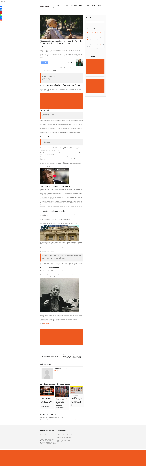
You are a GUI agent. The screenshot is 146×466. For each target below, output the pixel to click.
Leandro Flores (46, 406)
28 (100, 44)
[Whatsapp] (1, 15)
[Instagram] (1, 20)
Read (45, 62)
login (50, 417)
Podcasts (94, 5)
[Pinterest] (1, 12)
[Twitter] (1, 10)
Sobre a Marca (66, 5)
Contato (100, 5)
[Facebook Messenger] (1, 17)
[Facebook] (1, 7)
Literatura (81, 5)
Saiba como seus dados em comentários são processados (70, 419)
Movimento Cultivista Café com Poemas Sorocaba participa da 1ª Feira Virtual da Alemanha (76, 399)
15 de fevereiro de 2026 (61, 398)
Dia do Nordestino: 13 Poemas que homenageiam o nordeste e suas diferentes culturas (64, 436)
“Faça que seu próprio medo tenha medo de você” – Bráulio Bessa (64, 440)
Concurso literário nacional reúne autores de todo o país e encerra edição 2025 (61, 402)
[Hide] (0, 22)
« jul (87, 50)
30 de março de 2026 (45, 397)
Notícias (87, 5)
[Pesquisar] (53, 7)
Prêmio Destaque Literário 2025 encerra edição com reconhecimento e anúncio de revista (46, 401)
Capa (54, 5)
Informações (74, 5)
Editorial (59, 5)
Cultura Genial (46, 323)
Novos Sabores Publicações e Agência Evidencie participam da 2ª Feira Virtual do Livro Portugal (47, 439)
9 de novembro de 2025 (75, 395)
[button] (104, 5)
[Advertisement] (61, 101)
